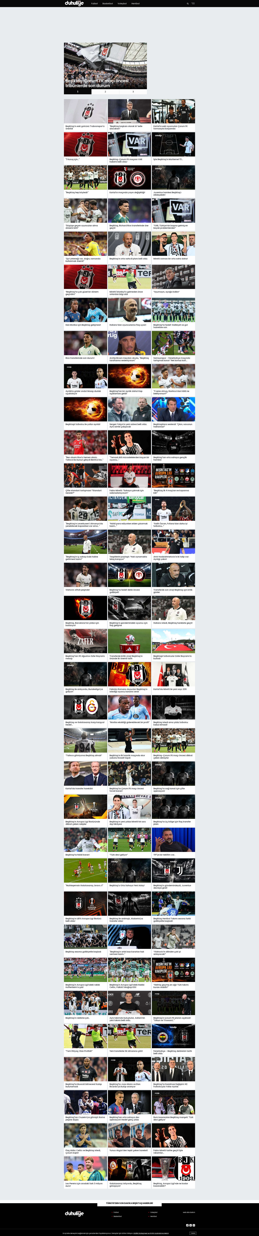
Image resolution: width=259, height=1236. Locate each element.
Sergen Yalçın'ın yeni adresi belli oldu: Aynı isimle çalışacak (128, 425)
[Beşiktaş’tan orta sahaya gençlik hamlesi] (173, 442)
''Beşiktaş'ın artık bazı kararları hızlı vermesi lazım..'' (127, 952)
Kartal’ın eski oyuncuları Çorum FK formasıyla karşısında (170, 127)
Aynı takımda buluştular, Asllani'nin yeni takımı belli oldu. (127, 1019)
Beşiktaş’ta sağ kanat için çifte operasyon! (169, 789)
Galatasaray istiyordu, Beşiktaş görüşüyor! (126, 1184)
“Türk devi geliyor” (119, 855)
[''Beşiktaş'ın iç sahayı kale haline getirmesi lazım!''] (85, 542)
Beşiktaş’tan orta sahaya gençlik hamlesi (170, 458)
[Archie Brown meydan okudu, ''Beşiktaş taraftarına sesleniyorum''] (129, 343)
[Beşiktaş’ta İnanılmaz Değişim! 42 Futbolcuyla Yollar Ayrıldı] (173, 1069)
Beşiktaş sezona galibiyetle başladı (83, 951)
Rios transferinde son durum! (80, 358)
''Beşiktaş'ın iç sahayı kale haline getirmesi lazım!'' (82, 558)
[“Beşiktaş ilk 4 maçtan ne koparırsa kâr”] (173, 475)
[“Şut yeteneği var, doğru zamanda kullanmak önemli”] (85, 244)
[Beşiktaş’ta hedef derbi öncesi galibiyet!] (129, 575)
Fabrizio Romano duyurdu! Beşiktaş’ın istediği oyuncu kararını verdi (128, 690)
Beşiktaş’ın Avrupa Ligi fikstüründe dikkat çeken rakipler (83, 822)
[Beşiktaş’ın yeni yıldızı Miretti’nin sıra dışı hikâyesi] (129, 807)
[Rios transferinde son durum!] (85, 343)
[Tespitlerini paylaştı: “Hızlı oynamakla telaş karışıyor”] (129, 542)
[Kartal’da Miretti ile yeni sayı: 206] (173, 674)
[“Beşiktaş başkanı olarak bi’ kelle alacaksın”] (129, 111)
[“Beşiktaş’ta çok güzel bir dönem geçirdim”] (85, 277)
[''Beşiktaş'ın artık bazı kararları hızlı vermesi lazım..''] (129, 937)
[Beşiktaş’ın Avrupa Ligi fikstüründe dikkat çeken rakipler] (85, 807)
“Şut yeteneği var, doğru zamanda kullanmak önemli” (83, 259)
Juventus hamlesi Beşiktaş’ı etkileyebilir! (167, 193)
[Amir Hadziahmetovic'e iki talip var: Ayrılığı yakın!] (173, 542)
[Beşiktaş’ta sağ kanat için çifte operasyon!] (173, 773)
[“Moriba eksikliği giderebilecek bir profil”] (129, 707)
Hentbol (135, 3)
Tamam (193, 1233)
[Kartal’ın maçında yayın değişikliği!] (129, 177)
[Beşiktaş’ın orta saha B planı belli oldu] (129, 244)
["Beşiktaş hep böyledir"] (85, 177)
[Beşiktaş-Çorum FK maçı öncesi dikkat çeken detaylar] (173, 740)
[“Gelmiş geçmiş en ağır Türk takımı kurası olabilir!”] (173, 970)
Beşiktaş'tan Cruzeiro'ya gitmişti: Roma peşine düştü (85, 1118)
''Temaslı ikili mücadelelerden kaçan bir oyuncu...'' (129, 458)
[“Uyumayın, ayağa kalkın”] (173, 277)
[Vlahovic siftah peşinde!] (85, 575)
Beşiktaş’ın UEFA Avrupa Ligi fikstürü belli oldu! (83, 919)
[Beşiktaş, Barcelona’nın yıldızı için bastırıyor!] (85, 608)
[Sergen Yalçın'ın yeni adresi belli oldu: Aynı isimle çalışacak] (129, 409)
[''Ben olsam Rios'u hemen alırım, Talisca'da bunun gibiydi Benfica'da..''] (85, 442)
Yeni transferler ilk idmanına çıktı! (126, 1051)
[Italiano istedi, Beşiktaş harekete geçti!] (173, 608)
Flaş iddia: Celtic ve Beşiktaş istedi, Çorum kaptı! (83, 1151)
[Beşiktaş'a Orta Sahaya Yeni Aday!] (129, 870)
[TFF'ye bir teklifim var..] (173, 840)
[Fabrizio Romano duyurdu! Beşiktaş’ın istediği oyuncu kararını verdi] (129, 674)
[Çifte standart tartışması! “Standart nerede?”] (85, 475)
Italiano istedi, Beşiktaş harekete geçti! (173, 623)
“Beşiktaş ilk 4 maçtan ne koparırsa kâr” (171, 491)
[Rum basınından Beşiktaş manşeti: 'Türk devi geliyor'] (173, 1102)
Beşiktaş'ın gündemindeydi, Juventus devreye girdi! (172, 886)
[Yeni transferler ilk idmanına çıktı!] (129, 1036)
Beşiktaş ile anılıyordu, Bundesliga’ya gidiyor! (84, 690)
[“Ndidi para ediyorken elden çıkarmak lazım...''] (129, 509)
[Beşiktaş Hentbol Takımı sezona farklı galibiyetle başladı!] (173, 904)
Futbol (94, 3)
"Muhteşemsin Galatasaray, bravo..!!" (84, 885)
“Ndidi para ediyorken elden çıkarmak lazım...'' (129, 524)
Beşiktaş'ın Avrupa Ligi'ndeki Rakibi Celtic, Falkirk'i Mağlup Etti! (127, 986)
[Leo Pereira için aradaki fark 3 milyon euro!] (85, 1168)
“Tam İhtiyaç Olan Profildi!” (79, 1051)
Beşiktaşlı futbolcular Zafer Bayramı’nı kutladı (172, 657)
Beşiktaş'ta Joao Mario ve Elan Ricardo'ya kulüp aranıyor (125, 1085)
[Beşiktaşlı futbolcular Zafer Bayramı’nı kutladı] (173, 641)
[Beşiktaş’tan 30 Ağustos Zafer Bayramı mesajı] (85, 641)
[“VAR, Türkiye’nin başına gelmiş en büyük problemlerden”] (173, 210)
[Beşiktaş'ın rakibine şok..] (85, 1003)
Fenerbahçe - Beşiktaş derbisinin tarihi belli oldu (172, 1052)
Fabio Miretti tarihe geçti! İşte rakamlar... (168, 1151)
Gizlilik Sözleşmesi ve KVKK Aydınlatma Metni (151, 1233)
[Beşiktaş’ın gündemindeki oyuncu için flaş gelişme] (129, 608)
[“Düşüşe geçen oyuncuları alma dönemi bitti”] (85, 210)
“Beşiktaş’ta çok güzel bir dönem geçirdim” (82, 293)
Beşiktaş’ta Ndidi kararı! (78, 855)
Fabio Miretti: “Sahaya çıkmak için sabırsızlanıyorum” (127, 491)
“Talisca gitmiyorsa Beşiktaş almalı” (84, 755)
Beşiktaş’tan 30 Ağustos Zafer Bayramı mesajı (85, 657)
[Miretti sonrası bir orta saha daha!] (173, 244)
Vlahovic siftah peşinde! (78, 590)
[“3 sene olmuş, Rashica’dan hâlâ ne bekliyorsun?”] (173, 376)
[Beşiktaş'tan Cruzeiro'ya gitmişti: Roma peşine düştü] (85, 1102)
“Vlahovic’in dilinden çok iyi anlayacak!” (167, 952)
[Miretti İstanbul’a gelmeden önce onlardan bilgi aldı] (129, 277)
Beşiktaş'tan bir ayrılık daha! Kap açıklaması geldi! (126, 392)
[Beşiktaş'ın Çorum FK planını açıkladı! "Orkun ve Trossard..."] (173, 1003)
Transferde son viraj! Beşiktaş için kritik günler (172, 591)
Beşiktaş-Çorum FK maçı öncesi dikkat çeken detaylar (173, 756)
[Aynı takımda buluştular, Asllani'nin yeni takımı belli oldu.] (129, 1003)
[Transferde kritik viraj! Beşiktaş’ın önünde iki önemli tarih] (129, 641)
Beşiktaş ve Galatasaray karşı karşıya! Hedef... (85, 723)
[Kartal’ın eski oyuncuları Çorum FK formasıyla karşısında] (173, 111)
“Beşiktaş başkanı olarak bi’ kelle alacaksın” (126, 127)
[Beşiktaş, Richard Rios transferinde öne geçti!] (129, 210)
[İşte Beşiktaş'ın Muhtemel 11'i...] (173, 144)
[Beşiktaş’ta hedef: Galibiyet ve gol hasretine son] (173, 310)
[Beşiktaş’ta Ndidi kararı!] (85, 840)
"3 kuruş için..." (73, 159)
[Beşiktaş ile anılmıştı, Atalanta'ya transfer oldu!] (129, 904)
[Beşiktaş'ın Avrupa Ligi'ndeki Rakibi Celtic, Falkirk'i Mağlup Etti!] (129, 970)
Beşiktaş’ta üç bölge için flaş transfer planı (172, 822)
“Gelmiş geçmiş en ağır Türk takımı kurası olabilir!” (171, 986)
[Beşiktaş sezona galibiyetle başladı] (85, 937)
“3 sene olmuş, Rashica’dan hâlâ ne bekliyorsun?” (171, 392)
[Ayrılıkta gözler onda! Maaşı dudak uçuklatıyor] (85, 376)
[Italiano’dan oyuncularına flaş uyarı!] (129, 310)
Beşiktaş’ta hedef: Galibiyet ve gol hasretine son (170, 326)
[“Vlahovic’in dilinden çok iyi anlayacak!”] (173, 937)
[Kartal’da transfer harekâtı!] (85, 773)
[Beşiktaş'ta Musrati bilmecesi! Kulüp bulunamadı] (85, 1069)
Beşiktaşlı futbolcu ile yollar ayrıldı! (83, 424)
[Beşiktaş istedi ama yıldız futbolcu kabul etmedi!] (173, 707)
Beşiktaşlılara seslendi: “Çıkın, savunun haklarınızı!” (172, 425)
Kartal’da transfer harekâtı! (79, 788)
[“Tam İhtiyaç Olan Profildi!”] (85, 1036)
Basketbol (107, 3)
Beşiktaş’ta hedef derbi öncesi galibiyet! (125, 591)
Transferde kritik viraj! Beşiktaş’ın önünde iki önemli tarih (126, 657)
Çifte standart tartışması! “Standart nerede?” (84, 491)
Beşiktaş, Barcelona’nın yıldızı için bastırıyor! (82, 624)
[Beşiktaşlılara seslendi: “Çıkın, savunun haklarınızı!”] (173, 409)
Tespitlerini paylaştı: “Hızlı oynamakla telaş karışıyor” (128, 558)
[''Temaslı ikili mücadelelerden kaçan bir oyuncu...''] (129, 442)
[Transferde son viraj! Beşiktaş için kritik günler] (173, 575)
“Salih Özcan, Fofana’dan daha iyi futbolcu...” (170, 524)
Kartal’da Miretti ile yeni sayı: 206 (170, 689)
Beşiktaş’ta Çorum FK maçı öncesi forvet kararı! (127, 789)
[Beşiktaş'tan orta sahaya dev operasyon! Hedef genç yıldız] (129, 1102)
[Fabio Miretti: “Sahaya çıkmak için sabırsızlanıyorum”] (129, 475)
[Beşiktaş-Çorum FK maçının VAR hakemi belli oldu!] (129, 144)
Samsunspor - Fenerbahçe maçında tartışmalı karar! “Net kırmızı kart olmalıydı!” (171, 359)
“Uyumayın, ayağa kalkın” (166, 292)
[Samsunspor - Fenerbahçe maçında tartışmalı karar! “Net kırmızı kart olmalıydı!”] (173, 343)
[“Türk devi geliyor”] (129, 840)
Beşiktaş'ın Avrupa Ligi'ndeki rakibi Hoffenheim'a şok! (83, 986)
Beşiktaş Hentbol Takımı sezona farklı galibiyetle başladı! (172, 919)
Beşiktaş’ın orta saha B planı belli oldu (129, 258)
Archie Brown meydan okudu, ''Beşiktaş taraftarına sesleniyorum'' (129, 359)
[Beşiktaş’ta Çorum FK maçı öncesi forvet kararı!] (129, 773)
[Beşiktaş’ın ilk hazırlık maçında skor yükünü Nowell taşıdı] (129, 740)
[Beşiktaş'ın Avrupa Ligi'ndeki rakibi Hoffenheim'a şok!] (85, 970)
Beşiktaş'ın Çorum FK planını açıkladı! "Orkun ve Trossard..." (172, 1019)
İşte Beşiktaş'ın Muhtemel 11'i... (168, 159)
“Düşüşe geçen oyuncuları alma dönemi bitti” (82, 226)
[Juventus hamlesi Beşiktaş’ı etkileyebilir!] (173, 177)
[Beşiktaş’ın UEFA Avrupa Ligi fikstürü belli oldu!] (85, 904)
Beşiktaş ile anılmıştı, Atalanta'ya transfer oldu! (126, 919)
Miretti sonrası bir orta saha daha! (170, 258)
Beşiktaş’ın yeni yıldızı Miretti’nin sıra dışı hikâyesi (128, 822)
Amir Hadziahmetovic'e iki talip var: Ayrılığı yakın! (171, 558)
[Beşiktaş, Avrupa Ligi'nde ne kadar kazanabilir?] (173, 1168)
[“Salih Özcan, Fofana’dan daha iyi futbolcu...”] (173, 509)
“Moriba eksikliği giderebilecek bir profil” (129, 722)
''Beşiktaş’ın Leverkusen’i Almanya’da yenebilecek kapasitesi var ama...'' (84, 524)
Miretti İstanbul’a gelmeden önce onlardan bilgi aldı (126, 293)
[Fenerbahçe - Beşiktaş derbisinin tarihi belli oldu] (173, 1036)
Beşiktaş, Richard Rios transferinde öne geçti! (129, 226)
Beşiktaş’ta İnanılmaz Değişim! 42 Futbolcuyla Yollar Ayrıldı (170, 1085)
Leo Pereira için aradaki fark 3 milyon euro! (84, 1184)
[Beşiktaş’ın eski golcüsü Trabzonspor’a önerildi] (85, 111)
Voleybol (122, 3)
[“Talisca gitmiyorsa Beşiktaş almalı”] (85, 740)
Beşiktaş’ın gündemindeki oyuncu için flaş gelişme (129, 624)
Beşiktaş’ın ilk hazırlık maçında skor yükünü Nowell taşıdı (127, 756)
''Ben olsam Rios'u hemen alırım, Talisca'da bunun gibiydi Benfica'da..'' (84, 458)
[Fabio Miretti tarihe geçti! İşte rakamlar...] (173, 1135)
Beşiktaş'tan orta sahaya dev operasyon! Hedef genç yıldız (124, 1118)
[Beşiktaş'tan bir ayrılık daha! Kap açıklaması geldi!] (129, 376)
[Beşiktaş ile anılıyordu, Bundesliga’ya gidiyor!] (85, 674)
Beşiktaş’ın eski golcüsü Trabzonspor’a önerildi (85, 127)
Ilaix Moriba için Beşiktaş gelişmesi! (83, 325)
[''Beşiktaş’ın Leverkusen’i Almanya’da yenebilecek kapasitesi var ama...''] (85, 509)
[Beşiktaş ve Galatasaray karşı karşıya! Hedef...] (85, 707)
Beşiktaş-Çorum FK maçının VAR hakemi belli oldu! (126, 160)
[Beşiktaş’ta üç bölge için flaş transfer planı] (173, 807)
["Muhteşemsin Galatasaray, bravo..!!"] (85, 870)
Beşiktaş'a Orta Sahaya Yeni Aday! (127, 885)
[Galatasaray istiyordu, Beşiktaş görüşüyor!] (129, 1168)
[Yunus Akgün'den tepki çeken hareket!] (129, 1135)
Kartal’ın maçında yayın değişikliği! (127, 192)
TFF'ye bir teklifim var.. (164, 855)
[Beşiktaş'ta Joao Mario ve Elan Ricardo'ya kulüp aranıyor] (129, 1069)
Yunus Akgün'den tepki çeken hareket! (129, 1150)
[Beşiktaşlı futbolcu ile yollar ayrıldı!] (85, 409)
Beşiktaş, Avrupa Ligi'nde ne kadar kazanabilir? (170, 1184)
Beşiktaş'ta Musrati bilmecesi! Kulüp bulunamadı (84, 1085)
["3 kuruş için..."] (85, 144)
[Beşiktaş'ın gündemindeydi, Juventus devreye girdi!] (173, 870)
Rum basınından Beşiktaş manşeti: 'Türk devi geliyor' (173, 1118)
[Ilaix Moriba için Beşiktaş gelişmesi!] (85, 310)
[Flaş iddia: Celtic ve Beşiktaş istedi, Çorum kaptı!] (85, 1135)
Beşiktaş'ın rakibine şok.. (78, 1018)
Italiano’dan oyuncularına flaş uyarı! (128, 325)
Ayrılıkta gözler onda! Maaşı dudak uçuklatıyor (83, 392)
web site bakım (189, 1212)
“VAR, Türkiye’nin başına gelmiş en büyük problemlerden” (170, 226)
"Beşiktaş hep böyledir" (77, 192)
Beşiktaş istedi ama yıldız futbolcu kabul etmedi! (170, 723)
